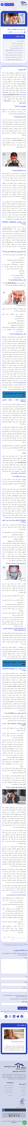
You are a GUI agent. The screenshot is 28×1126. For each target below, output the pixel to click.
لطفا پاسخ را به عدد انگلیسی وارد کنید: (18, 998)
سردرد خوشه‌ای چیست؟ (15, 48)
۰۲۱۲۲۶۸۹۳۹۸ (7, 101)
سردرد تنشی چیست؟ (16, 46)
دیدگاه (25, 957)
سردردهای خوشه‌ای (8, 945)
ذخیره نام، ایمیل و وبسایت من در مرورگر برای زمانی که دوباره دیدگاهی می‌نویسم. (15, 996)
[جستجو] (3, 1110)
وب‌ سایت (25, 988)
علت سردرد (19, 41)
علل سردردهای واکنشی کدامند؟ (12, 57)
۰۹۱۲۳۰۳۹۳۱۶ (22, 103)
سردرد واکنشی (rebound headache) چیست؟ (12, 50)
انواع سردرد (24, 944)
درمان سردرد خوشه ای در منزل (16, 944)
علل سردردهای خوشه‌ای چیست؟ (12, 55)
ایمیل (25, 982)
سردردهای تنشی (14, 945)
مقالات (9, 32)
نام (26, 976)
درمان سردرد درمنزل (7, 944)
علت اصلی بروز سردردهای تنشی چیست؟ (12, 53)
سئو (3, 1121)
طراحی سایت (7, 1121)
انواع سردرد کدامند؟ (16, 43)
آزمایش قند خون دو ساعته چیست (16, 1041)
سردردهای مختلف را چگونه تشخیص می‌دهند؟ (12, 60)
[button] (22, 1016)
